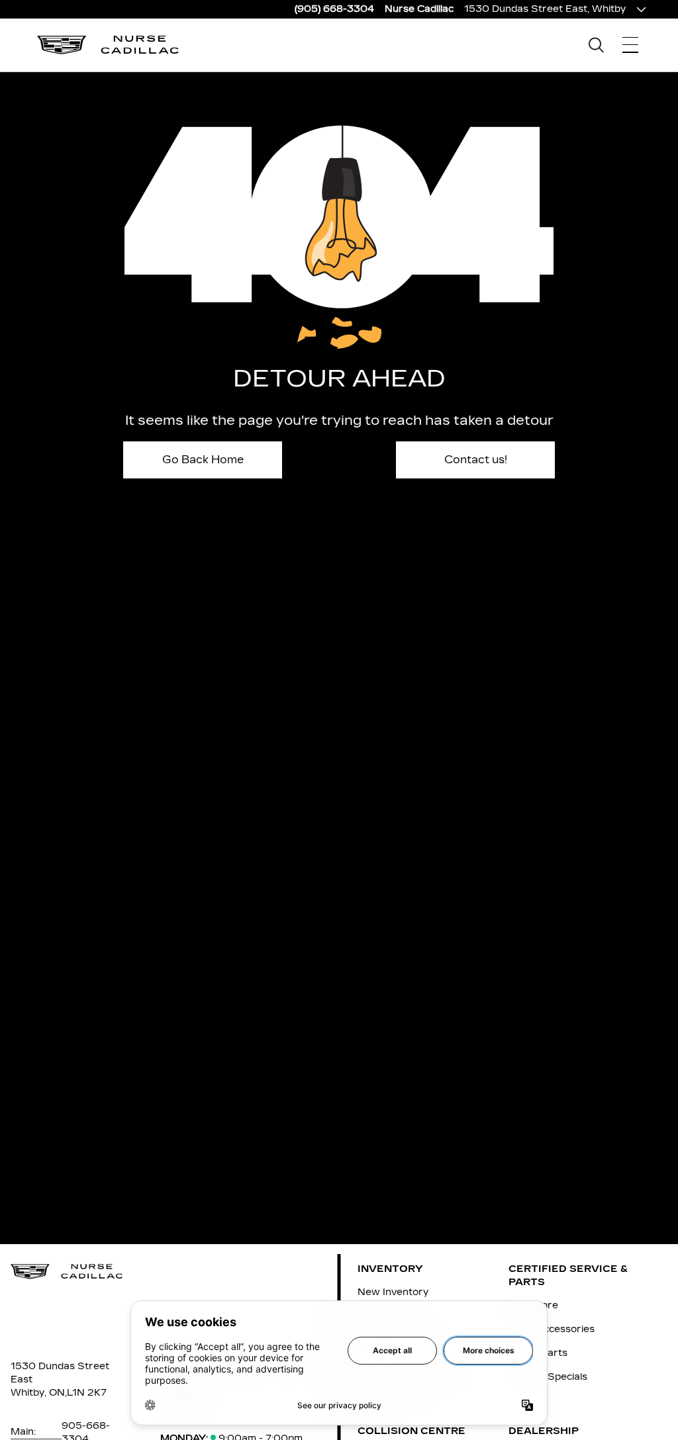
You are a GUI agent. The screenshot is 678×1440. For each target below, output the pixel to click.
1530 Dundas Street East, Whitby (545, 9)
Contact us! (475, 459)
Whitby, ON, (39, 1392)
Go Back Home (203, 459)
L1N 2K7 (87, 1392)
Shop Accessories (551, 1329)
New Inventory (393, 1292)
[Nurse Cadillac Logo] (108, 45)
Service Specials (547, 1376)
